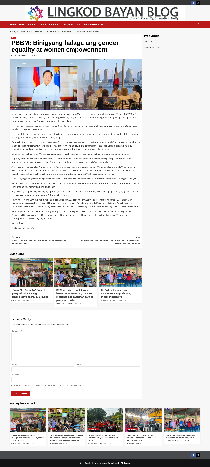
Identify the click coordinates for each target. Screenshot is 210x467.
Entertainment (48, 24)
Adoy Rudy (16, 55)
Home (13, 24)
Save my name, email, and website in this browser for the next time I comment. (49, 385)
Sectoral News (93, 429)
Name (14, 364)
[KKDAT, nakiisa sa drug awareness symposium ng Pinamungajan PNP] (120, 272)
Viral (78, 24)
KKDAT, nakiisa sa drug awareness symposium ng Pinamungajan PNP (116, 293)
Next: (110, 240)
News (21, 24)
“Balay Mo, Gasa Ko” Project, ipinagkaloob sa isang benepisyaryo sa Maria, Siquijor (29, 293)
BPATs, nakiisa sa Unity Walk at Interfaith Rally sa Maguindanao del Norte (103, 437)
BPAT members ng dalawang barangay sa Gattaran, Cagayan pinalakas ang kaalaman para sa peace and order (66, 437)
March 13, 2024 (28, 55)
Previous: (39, 240)
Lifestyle (66, 24)
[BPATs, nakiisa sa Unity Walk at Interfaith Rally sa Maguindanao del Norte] (105, 420)
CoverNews (113, 463)
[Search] (198, 24)
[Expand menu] (36, 25)
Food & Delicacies (93, 24)
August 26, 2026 (27, 300)
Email (80, 364)
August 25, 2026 (117, 300)
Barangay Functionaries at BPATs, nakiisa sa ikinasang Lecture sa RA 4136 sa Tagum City (141, 437)
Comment (16, 331)
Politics (31, 24)
